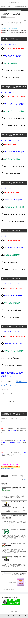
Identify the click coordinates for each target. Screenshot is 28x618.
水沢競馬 (20, 475)
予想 (10, 475)
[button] (25, 311)
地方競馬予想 (5, 475)
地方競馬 (15, 475)
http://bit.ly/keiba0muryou (8, 468)
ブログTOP (14, 613)
